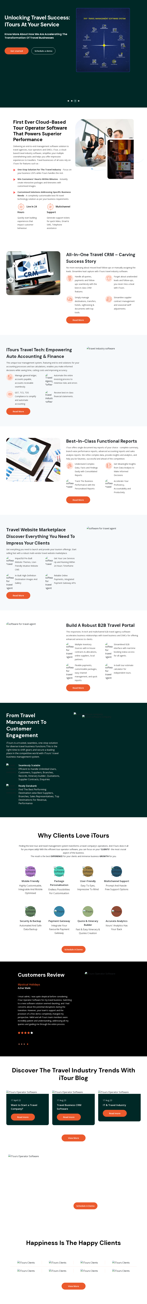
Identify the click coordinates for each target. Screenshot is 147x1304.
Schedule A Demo (73, 949)
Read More (78, 320)
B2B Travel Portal (116, 625)
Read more (23, 1117)
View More (73, 1138)
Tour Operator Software (40, 128)
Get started (16, 70)
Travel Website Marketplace (36, 530)
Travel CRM (102, 254)
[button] (68, 100)
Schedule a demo (43, 70)
